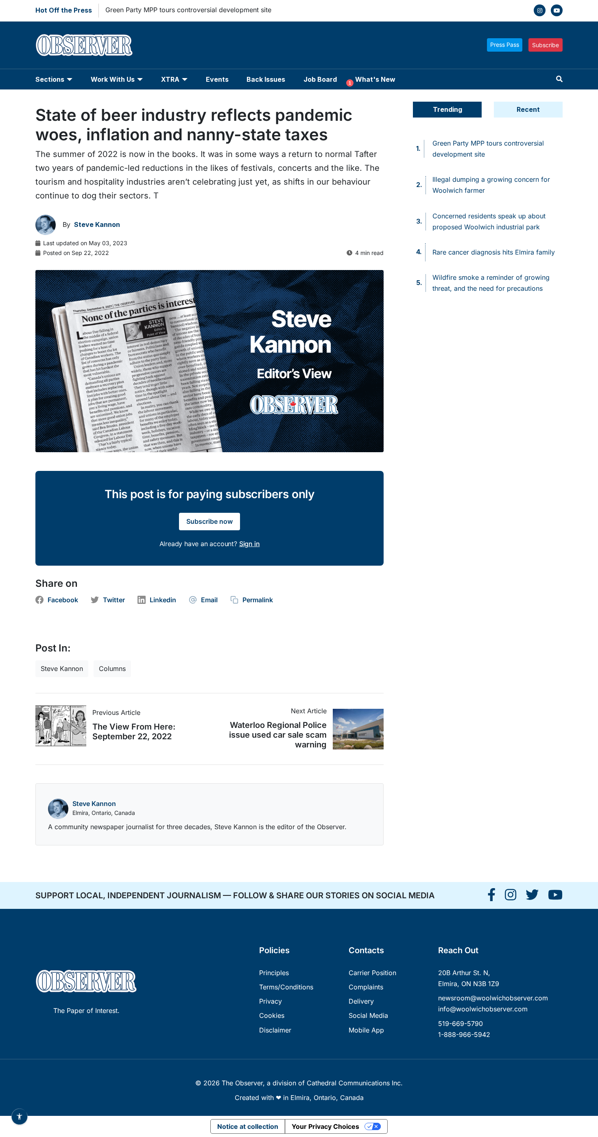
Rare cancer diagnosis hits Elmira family (493, 252)
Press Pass (504, 44)
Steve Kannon (62, 668)
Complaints (366, 987)
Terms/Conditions (286, 987)
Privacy (270, 1001)
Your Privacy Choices (325, 1126)
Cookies (271, 1015)
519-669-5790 (460, 1023)
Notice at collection (247, 1126)
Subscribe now (209, 521)
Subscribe (545, 44)
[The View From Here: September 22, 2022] (63, 726)
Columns (112, 668)
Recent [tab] (528, 109)
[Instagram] (540, 10)
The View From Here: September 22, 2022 (133, 731)
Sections (49, 79)
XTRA (170, 79)
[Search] (559, 79)
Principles (274, 973)
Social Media (368, 1015)
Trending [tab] (447, 109)
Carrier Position (372, 973)
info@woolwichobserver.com (483, 1009)
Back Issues (266, 79)
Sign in (249, 544)
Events (217, 79)
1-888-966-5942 (464, 1034)
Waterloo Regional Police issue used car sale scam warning (278, 734)
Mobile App (366, 1030)
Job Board (320, 79)
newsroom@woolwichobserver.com (493, 998)
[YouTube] (557, 10)
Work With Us (113, 79)
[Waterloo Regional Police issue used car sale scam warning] (355, 729)
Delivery (361, 1001)
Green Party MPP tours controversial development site (188, 10)
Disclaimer (275, 1030)
